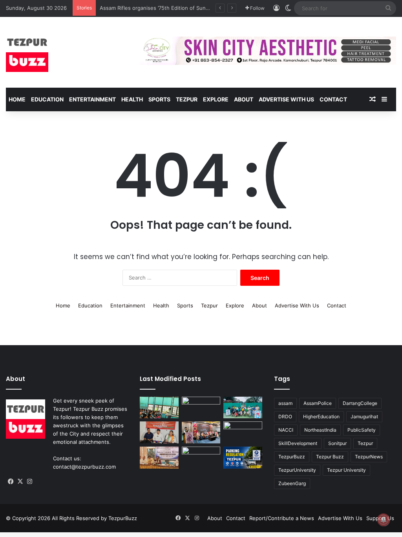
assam (285, 403)
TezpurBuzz (291, 457)
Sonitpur (337, 443)
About (243, 99)
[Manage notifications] (383, 519)
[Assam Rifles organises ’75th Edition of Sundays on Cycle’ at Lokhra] (242, 432)
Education (47, 99)
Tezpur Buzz (330, 457)
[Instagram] (29, 481)
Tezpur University (346, 470)
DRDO (285, 416)
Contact (333, 99)
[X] (20, 481)
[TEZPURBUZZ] (27, 52)
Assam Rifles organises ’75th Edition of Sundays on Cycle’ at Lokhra (182, 8)
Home (17, 99)
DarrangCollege (360, 403)
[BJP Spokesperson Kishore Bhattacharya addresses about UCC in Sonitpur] (159, 432)
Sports (159, 99)
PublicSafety (361, 430)
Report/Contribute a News (281, 518)
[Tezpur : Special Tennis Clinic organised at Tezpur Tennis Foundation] (242, 408)
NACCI (285, 430)
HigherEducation (321, 416)
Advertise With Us (286, 99)
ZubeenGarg (292, 483)
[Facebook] (10, 481)
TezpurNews (369, 457)
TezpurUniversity (297, 470)
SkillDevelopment (297, 443)
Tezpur (186, 99)
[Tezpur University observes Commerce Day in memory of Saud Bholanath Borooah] (201, 458)
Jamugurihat (364, 416)
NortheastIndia (320, 430)
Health (132, 99)
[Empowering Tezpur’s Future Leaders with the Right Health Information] (159, 408)
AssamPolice (317, 403)
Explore (215, 99)
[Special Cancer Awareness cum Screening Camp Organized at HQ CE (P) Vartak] (201, 408)
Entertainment (92, 99)
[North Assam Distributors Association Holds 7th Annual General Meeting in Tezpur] (159, 458)
